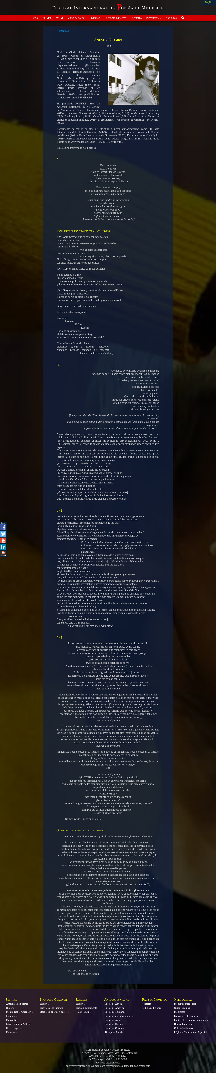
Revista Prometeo (154, 999)
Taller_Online (83, 1011)
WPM (59, 17)
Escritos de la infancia (51, 1007)
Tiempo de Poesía (114, 1032)
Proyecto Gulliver (115, 17)
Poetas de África (113, 1003)
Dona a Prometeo (183, 1024)
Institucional (153, 17)
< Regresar (63, 30)
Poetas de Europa (114, 1024)
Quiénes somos (182, 1007)
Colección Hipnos (183, 1028)
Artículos (171, 17)
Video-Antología (76, 17)
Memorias (11, 1016)
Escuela (95, 17)
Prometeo (136, 17)
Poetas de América (114, 1007)
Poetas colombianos (115, 1011)
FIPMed (46, 17)
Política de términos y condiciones (192, 1020)
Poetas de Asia (112, 1020)
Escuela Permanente (86, 1007)
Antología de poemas (17, 1003)
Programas (179, 1011)
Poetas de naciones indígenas (120, 1016)
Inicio (35, 17)
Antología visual (116, 999)
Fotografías (12, 1020)
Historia (10, 1007)
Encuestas (11, 1032)
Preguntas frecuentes (185, 1003)
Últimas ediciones (152, 1007)
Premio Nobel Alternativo (19, 1011)
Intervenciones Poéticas (18, 1024)
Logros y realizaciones (186, 1016)
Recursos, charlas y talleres (54, 1011)
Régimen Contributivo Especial (190, 1032)
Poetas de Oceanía (114, 1028)
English (209, 2)
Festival (11, 999)
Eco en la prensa (14, 1028)
